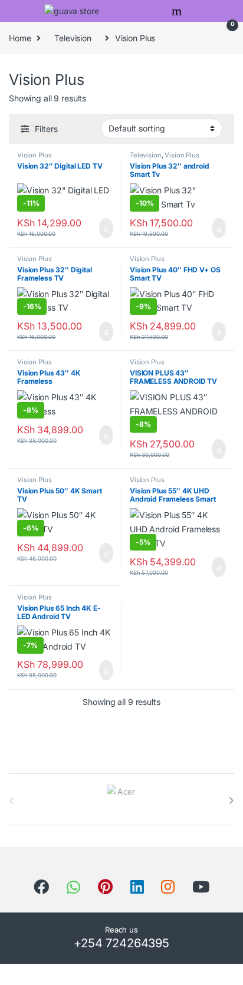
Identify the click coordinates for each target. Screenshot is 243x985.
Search (178, 11)
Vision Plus (34, 155)
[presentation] (231, 800)
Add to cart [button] (105, 228)
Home (20, 38)
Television (72, 38)
